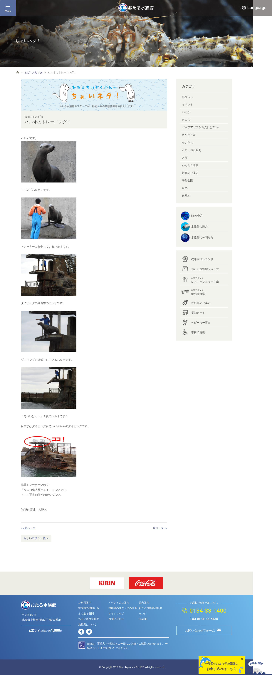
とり (184, 157)
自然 (184, 188)
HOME (17, 72)
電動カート (198, 312)
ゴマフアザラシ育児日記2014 (200, 127)
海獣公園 (187, 180)
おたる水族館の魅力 (150, 608)
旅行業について (87, 624)
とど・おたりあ (33, 72)
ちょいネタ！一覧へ (35, 538)
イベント (187, 104)
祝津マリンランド (202, 259)
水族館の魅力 (199, 226)
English (143, 618)
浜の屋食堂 (198, 292)
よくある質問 (86, 613)
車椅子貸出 (198, 332)
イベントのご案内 (118, 602)
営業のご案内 (190, 173)
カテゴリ (188, 86)
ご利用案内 (84, 602)
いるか (186, 112)
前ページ (30, 528)
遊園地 (186, 195)
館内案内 (144, 602)
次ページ (158, 528)
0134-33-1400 (207, 610)
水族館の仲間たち (202, 237)
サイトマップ (116, 613)
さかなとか (189, 135)
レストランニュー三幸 (205, 280)
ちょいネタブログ (88, 618)
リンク (143, 613)
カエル (186, 119)
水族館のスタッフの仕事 (122, 608)
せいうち (187, 142)
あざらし (187, 97)
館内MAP (196, 215)
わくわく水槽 (190, 165)
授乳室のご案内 (201, 303)
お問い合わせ (116, 618)
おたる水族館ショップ (205, 269)
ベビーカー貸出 (201, 322)
